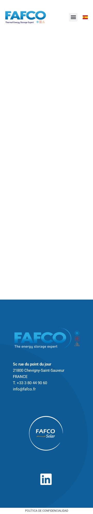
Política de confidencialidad (46, 510)
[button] (73, 17)
